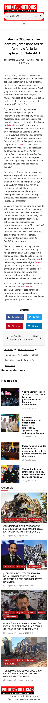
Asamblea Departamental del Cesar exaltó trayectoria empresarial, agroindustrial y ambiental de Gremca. (33, 425)
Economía (29, 360)
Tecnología (10, 355)
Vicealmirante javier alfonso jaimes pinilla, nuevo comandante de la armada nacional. (33, 473)
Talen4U (11, 125)
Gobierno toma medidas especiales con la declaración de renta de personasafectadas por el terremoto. (34, 451)
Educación (10, 365)
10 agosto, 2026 (23, 585)
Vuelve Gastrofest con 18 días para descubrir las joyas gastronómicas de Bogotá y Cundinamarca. (33, 398)
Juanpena (9, 536)
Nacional (41, 613)
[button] (24, 23)
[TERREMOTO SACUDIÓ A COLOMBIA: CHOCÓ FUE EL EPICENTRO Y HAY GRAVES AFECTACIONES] (24, 652)
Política (34, 355)
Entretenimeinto (26, 349)
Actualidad (23, 355)
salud (19, 360)
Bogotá (20, 613)
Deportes (9, 360)
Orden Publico (34, 519)
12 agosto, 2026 (23, 536)
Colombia (8, 349)
